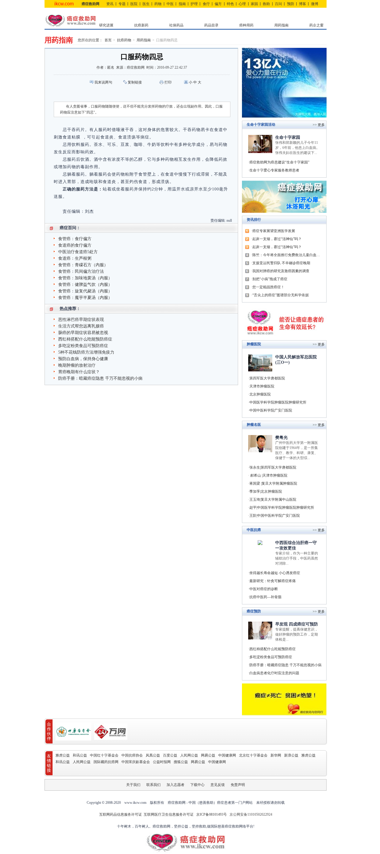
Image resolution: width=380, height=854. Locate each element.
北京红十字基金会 (253, 755)
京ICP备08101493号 (211, 814)
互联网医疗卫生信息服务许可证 (169, 814)
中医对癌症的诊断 (263, 589)
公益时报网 (162, 762)
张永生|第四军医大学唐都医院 (272, 467)
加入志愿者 (175, 785)
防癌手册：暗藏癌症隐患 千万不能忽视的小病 (100, 378)
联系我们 (153, 785)
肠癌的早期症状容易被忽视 (83, 332)
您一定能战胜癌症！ (268, 287)
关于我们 (133, 785)
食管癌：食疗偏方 (74, 239)
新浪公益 (291, 755)
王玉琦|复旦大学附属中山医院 (272, 499)
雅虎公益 (63, 755)
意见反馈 (217, 785)
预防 (290, 4)
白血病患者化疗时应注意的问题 (274, 673)
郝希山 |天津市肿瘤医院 (268, 475)
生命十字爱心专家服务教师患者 (274, 170)
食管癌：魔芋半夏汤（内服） (85, 297)
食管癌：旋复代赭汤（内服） (85, 291)
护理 (194, 4)
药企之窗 (316, 25)
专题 (122, 4)
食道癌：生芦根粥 (74, 258)
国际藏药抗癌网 (106, 762)
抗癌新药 (141, 25)
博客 (302, 4)
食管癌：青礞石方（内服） (83, 265)
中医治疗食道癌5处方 (78, 252)
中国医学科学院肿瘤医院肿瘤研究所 (277, 402)
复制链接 (135, 82)
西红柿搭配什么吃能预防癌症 (85, 339)
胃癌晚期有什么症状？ (79, 372)
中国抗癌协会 (132, 755)
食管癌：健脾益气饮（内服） (85, 284)
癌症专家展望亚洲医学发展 (273, 231)
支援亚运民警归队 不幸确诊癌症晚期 (281, 263)
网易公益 (208, 755)
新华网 (275, 755)
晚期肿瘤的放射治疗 (77, 365)
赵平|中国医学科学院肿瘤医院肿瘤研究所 (281, 507)
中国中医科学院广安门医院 (270, 410)
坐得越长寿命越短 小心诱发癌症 (274, 573)
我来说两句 (103, 82)
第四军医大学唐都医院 (267, 378)
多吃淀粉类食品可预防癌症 (83, 346)
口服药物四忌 (167, 40)
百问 (278, 4)
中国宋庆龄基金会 (135, 762)
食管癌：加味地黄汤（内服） (85, 278)
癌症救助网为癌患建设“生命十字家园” (279, 162)
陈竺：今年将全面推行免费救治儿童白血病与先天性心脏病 (287, 255)
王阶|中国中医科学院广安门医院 (274, 515)
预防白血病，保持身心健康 (83, 359)
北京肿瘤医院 (260, 394)
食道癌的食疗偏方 (74, 245)
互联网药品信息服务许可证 (121, 814)
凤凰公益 (153, 755)
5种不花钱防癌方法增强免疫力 (86, 352)
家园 (254, 4)
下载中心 (197, 785)
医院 (133, 4)
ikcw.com (64, 3)
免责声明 (238, 785)
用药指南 (281, 25)
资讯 (109, 4)
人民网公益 (189, 755)
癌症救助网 (90, 4)
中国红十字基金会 (104, 755)
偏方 (218, 4)
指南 (182, 4)
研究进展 (106, 25)
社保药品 (176, 25)
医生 (146, 4)
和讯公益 (80, 755)
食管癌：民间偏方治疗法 (81, 271)
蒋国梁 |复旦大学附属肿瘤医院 (273, 483)
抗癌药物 (124, 40)
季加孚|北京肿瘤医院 (265, 491)
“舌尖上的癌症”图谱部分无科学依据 (280, 295)
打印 (168, 82)
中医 (170, 4)
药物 (158, 4)
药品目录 (211, 25)
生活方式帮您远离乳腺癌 (81, 326)
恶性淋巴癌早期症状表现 (81, 319)
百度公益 (170, 755)
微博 (314, 4)
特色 (230, 4)
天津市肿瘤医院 (261, 386)
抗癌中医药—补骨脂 (265, 597)
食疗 (206, 4)
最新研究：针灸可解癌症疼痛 (272, 581)
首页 (108, 40)
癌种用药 (246, 25)
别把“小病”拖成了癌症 (269, 279)
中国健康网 (227, 755)
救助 (266, 4)
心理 (242, 4)
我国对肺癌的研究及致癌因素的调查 (280, 271)
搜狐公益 (181, 762)
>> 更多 (319, 344)
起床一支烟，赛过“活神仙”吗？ (277, 239)
